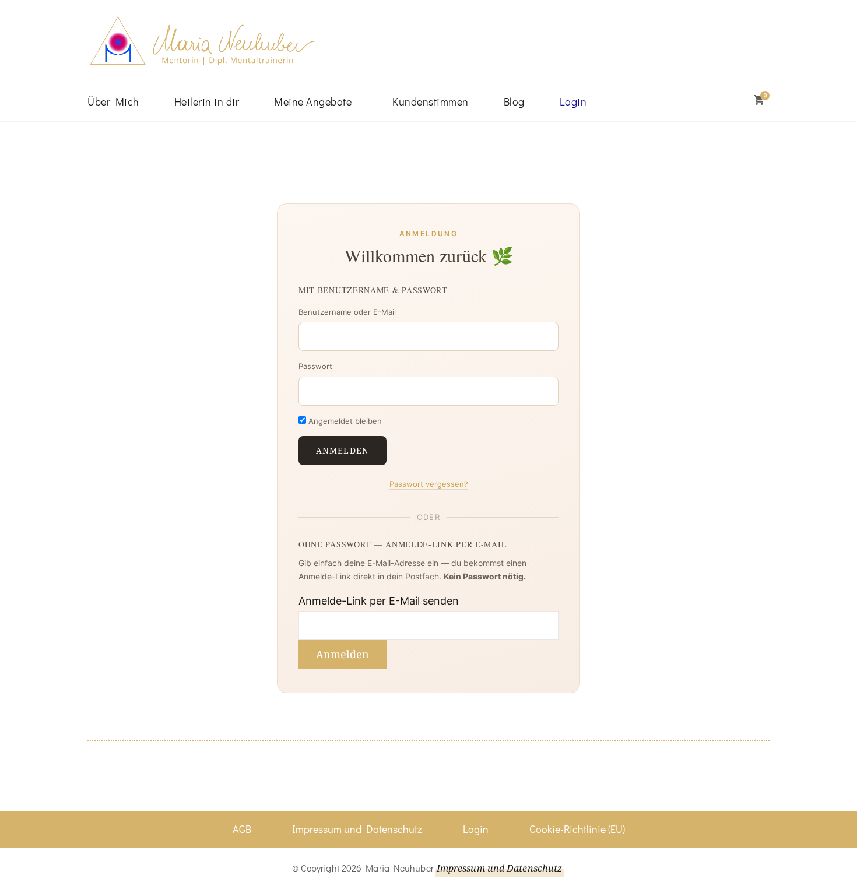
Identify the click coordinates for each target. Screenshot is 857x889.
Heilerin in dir (207, 101)
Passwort (315, 366)
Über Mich (113, 101)
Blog (514, 101)
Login (573, 101)
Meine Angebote (313, 101)
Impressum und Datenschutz (357, 829)
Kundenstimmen (430, 101)
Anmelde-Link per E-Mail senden (378, 601)
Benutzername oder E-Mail (347, 312)
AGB (242, 829)
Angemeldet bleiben (344, 421)
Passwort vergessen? (428, 484)
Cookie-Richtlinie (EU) (577, 829)
